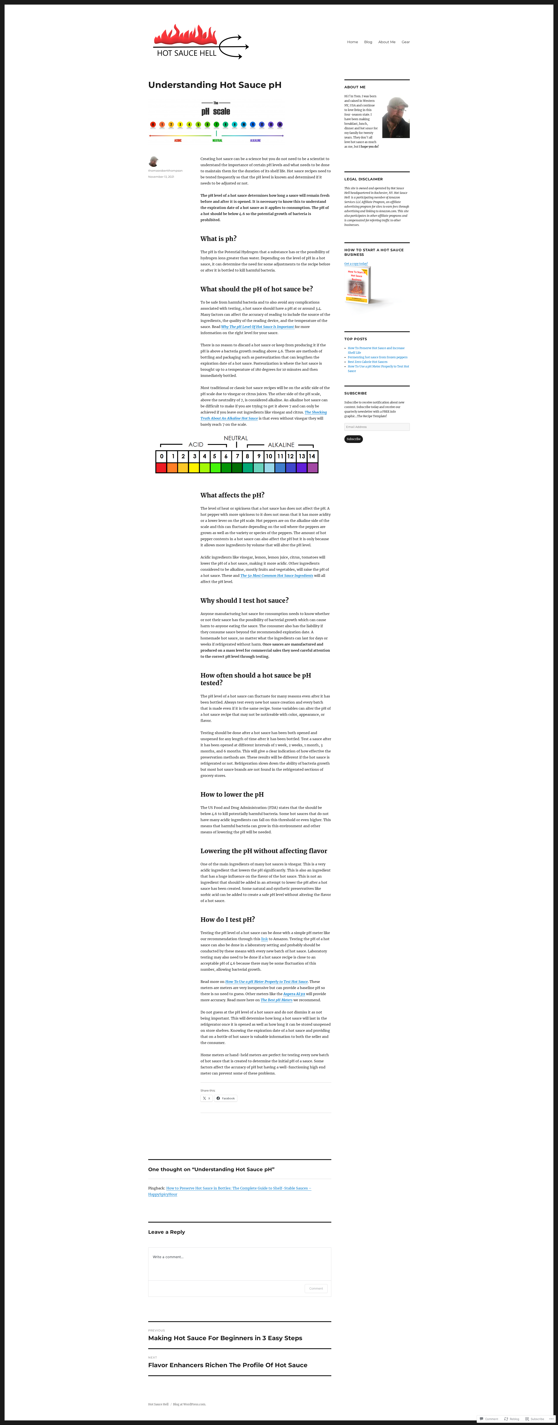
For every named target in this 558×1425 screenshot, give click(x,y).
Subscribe (355, 393)
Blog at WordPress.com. (189, 1404)
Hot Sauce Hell (158, 1404)
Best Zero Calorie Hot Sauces (368, 362)
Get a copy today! (356, 264)
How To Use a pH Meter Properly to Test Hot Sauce (266, 981)
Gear (406, 42)
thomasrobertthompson (165, 170)
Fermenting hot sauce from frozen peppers (378, 357)
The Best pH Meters (277, 1000)
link (264, 939)
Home (352, 42)
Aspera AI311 (294, 994)
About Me (387, 42)
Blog (368, 42)
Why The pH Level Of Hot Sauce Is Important (258, 327)
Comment (316, 1288)
